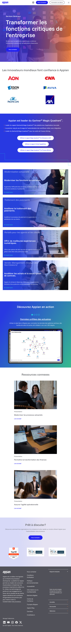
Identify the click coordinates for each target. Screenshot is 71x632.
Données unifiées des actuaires (35, 319)
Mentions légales (32, 595)
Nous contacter (31, 572)
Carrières (30, 611)
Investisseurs (31, 615)
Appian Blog (30, 608)
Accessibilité (31, 586)
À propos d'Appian (32, 604)
